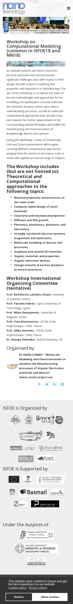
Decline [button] (19, 596)
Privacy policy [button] (38, 587)
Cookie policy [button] (17, 587)
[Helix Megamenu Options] (68, 8)
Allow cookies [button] (50, 596)
